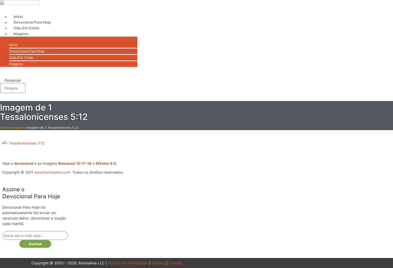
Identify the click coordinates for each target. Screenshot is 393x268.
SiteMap (158, 263)
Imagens (21, 34)
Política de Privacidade (128, 263)
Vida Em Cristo (26, 28)
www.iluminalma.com (52, 172)
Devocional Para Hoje (32, 22)
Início (18, 17)
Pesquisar (13, 80)
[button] (68, 39)
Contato (176, 263)
